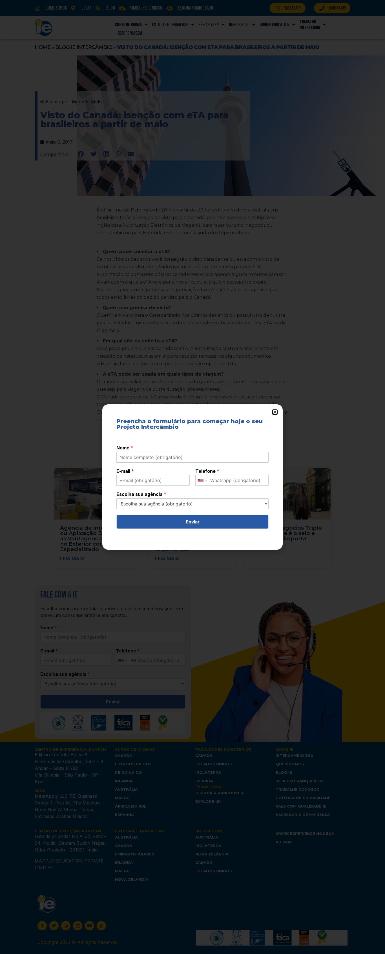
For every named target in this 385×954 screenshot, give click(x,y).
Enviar (193, 522)
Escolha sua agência (141, 494)
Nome (124, 448)
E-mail (125, 471)
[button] (275, 412)
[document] (192, 477)
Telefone (207, 471)
